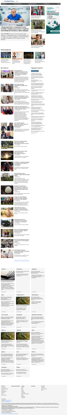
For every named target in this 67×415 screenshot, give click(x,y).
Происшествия (4, 391)
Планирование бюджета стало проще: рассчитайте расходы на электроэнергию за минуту (21, 97)
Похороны (4, 367)
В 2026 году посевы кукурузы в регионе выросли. (21, 213)
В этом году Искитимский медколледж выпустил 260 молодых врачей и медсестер (37, 272)
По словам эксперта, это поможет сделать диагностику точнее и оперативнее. (21, 256)
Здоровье (34, 269)
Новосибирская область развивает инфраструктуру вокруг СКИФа (22, 174)
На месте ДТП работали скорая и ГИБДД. (21, 224)
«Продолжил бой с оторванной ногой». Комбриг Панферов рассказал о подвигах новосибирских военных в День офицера (15, 28)
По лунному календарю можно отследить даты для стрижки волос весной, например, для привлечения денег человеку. (7, 345)
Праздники (19, 314)
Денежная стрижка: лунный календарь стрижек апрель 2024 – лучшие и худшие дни (7, 341)
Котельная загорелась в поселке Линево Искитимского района (37, 102)
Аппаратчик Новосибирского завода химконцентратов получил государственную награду (22, 107)
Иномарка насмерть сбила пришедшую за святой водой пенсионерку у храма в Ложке (38, 105)
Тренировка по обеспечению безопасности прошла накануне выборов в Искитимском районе (36, 74)
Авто (18, 351)
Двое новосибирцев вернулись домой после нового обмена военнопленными (21, 230)
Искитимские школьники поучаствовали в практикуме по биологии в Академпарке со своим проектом (37, 298)
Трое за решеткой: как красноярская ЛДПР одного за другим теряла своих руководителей (21, 124)
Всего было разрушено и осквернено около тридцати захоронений (7, 374)
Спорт (2, 393)
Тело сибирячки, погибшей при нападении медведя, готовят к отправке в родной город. (21, 168)
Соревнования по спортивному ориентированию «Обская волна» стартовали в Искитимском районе (37, 96)
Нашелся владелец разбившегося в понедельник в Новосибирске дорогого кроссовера (22, 355)
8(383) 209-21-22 (8, 400)
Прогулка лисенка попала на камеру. (20, 146)
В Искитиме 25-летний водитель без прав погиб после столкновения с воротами (37, 119)
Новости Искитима (17, 3)
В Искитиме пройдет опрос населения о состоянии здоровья (38, 111)
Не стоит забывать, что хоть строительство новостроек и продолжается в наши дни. (21, 308)
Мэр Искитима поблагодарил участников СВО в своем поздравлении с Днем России (21, 318)
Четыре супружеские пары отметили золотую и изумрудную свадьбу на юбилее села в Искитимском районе (37, 84)
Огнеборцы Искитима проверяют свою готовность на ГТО (37, 90)
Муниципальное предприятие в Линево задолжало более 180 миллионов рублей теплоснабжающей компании (6, 298)
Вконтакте (43, 387)
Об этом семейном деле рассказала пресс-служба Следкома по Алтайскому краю (37, 322)
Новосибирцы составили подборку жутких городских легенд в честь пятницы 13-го (22, 275)
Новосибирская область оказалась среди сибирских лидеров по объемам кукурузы (21, 208)
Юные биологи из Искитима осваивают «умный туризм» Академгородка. (36, 302)
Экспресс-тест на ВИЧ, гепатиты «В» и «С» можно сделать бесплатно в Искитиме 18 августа (37, 93)
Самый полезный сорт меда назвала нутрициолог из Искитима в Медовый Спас (37, 114)
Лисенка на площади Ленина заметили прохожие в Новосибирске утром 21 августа (21, 142)
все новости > (33, 133)
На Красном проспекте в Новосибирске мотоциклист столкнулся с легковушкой (20, 220)
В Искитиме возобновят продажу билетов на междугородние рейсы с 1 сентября (37, 77)
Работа (58, 3)
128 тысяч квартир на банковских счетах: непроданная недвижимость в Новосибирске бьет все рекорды (7, 355)
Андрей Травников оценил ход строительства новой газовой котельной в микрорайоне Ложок (37, 123)
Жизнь (18, 367)
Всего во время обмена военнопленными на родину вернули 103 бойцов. (22, 235)
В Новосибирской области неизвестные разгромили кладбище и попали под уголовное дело (7, 370)
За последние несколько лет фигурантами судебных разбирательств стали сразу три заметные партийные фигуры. (21, 130)
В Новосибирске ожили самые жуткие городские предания (22, 272)
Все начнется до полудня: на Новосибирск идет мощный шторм (22, 370)
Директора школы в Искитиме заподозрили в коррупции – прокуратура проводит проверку (36, 108)
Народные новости (32, 3)
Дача (33, 330)
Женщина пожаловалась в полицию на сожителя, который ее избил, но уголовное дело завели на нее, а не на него (37, 318)
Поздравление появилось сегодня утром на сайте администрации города (22, 321)
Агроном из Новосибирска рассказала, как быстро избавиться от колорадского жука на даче (37, 333)
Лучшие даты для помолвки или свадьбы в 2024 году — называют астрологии (22, 341)
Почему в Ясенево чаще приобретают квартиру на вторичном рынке (22, 305)
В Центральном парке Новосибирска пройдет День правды (20, 85)
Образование (35, 294)
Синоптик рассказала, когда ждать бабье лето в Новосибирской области (20, 152)
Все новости (3, 3)
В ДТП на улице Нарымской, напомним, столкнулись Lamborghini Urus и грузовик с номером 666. (22, 358)
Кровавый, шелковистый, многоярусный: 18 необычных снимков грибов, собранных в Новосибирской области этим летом (21, 188)
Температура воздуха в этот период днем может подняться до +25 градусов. (21, 157)
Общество (3, 392)
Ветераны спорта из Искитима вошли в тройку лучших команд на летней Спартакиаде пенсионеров (7, 318)
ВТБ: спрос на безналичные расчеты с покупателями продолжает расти (7, 281)
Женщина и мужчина (37, 314)
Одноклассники (44, 388)
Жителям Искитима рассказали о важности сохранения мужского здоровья (37, 87)
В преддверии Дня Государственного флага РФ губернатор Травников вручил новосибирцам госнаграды (21, 72)
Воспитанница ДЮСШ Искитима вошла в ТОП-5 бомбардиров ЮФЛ (38, 126)
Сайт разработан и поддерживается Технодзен (9, 413)
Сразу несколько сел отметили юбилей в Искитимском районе (38, 99)
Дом (2, 294)
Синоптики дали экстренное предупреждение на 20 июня (21, 373)
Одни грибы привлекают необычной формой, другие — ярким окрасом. (22, 194)
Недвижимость (47, 3)
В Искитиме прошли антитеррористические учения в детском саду (36, 81)
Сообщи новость (35, 70)
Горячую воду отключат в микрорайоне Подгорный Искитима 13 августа (38, 117)
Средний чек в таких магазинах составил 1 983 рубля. (21, 245)
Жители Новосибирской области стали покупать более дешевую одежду (21, 240)
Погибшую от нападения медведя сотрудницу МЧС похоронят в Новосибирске (22, 163)
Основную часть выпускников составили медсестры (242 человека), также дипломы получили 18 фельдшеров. (38, 276)
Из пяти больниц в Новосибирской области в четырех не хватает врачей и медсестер (37, 355)
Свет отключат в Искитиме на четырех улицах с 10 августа (37, 132)
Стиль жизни (4, 314)
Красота (3, 330)
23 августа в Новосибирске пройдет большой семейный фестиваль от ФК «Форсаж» (20, 198)
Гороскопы (19, 269)
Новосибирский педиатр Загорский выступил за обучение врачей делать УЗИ (21, 251)
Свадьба (19, 330)
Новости (3, 269)
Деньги (3, 351)
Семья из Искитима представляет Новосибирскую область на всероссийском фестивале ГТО (37, 128)
